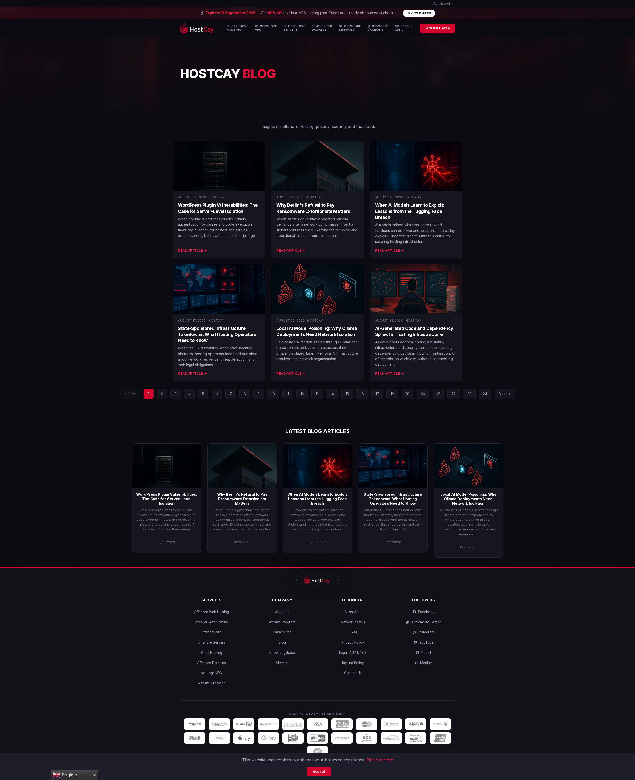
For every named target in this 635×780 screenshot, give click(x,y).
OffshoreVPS (266, 28)
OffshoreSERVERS (294, 28)
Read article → (192, 250)
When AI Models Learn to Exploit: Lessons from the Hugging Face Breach (409, 211)
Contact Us (353, 673)
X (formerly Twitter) (425, 622)
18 (392, 394)
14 (332, 394)
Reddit (425, 653)
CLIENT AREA (439, 28)
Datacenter (282, 632)
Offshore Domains (211, 663)
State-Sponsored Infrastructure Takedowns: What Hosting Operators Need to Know (217, 334)
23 (469, 394)
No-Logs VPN (211, 673)
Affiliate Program (282, 622)
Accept (319, 771)
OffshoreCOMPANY (378, 28)
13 (317, 394)
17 (377, 394)
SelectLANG (404, 28)
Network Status (353, 622)
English (68, 774)
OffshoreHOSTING (238, 28)
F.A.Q (353, 632)
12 (302, 394)
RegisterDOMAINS (322, 28)
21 (438, 394)
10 (273, 394)
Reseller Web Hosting (211, 622)
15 (347, 394)
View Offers (420, 13)
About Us (282, 612)
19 (407, 394)
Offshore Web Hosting (211, 612)
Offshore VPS (211, 632)
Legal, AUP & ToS (353, 653)
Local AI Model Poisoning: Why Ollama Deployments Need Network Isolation (468, 499)
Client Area (353, 612)
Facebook (425, 612)
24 (485, 394)
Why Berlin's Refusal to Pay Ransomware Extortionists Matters (242, 499)
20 (423, 394)
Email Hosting (211, 653)
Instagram (425, 632)
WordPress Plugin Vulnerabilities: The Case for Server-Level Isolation (166, 499)
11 (287, 394)
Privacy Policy (353, 642)
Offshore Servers (211, 642)
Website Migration (211, 683)
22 (454, 394)
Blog (282, 642)
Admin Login (442, 3)
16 (362, 394)
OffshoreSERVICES (350, 28)
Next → (505, 394)
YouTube (425, 642)
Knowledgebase (282, 653)
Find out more (380, 759)
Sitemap (282, 663)
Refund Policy (353, 663)
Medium (425, 663)
